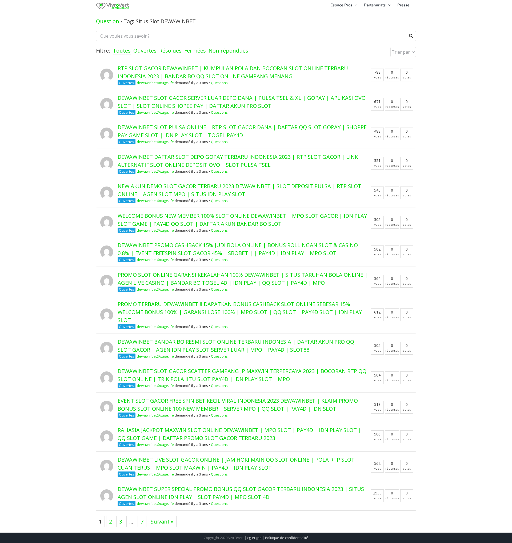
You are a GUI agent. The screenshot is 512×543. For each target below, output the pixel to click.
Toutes (122, 50)
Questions (219, 82)
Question (107, 21)
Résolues (170, 50)
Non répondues (228, 50)
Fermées (195, 50)
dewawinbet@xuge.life (155, 82)
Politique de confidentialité (286, 537)
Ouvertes (145, 50)
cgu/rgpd (254, 537)
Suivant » (162, 521)
